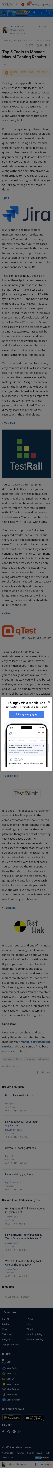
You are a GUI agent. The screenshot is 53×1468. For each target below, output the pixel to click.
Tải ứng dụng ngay (26, 714)
